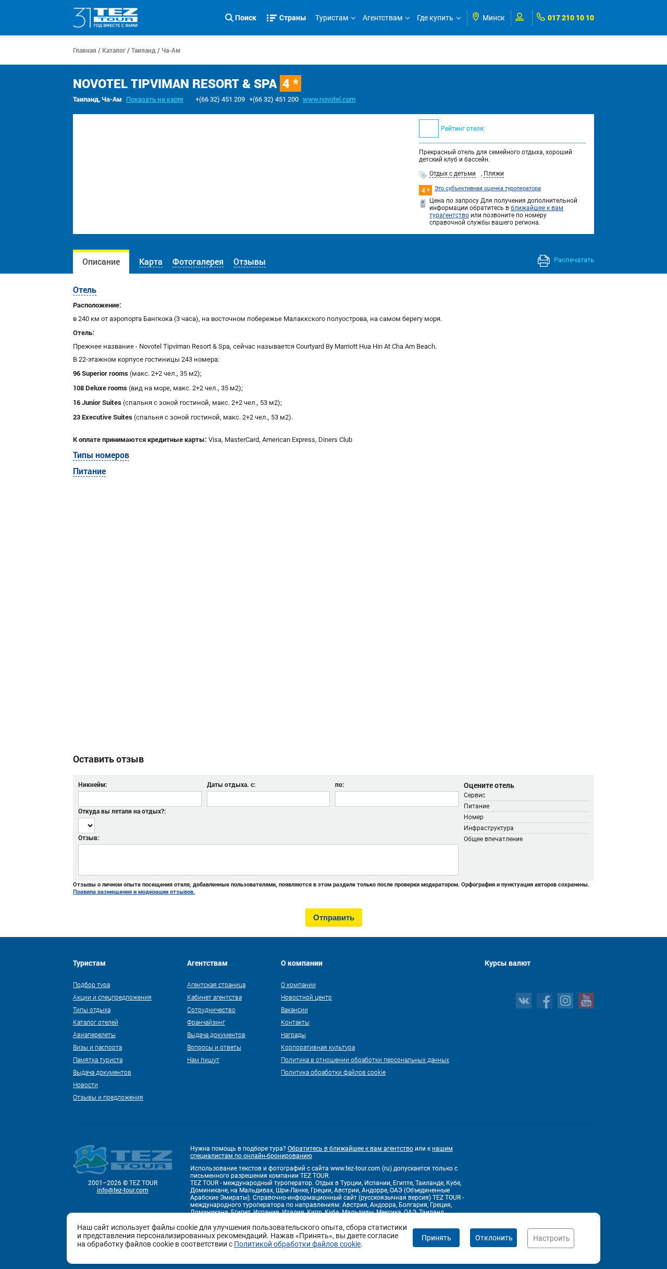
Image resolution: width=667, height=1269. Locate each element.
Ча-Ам (171, 50)
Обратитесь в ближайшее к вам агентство (350, 1148)
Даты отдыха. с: (231, 784)
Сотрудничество (211, 1009)
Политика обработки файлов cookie (333, 1072)
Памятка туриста (97, 1059)
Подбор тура (91, 984)
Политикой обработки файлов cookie (297, 1244)
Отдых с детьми (452, 173)
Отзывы (249, 261)
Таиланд (143, 50)
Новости (85, 1084)
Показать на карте (154, 99)
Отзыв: (88, 837)
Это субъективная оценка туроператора (488, 188)
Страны (292, 17)
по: (339, 784)
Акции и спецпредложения (112, 997)
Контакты (295, 1022)
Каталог (114, 50)
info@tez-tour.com (123, 1190)
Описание (101, 261)
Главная (84, 50)
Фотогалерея (198, 261)
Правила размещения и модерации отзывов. (134, 891)
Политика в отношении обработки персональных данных (365, 1059)
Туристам (331, 18)
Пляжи (494, 173)
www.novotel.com (329, 99)
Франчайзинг (206, 1022)
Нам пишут (203, 1059)
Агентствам (382, 18)
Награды (293, 1034)
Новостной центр (306, 997)
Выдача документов (102, 1072)
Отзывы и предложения (108, 1097)
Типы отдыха (91, 1009)
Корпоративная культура (318, 1047)
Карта (151, 261)
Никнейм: (92, 784)
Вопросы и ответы (214, 1047)
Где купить (435, 18)
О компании (298, 984)
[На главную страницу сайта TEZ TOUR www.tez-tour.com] (105, 18)
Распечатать (573, 260)
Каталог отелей (95, 1022)
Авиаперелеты (94, 1034)
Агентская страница (216, 984)
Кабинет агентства (214, 997)
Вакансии (294, 1009)
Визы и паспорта (97, 1047)
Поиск (245, 17)
